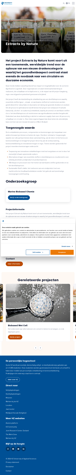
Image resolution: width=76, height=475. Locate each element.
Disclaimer (10, 467)
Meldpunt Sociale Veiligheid (16, 413)
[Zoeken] (64, 3)
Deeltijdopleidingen (13, 394)
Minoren (9, 398)
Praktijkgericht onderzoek (17, 40)
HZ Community (11, 427)
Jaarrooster (10, 409)
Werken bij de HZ (12, 401)
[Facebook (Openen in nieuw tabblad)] (13, 449)
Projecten (28, 40)
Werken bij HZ (11, 438)
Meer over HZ (13, 379)
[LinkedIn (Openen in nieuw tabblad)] (23, 449)
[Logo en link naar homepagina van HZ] (6, 3)
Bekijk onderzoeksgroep (19, 197)
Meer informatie (15, 264)
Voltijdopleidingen (12, 390)
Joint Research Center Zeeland (17, 431)
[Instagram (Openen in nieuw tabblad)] (8, 449)
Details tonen (66, 246)
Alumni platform (12, 423)
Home (7, 40)
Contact (8, 471)
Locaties (9, 405)
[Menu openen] (73, 3)
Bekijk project (15, 337)
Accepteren (62, 252)
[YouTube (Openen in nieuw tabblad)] (18, 449)
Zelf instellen (37, 252)
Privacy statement (12, 462)
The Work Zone (11, 434)
